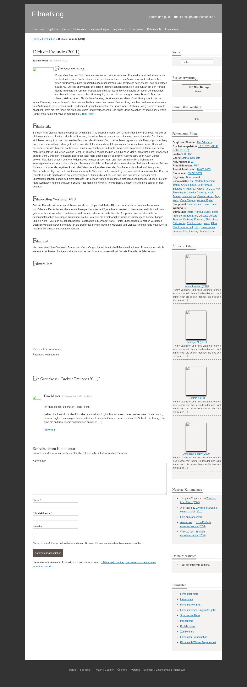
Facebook (85, 669)
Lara (182, 517)
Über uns (122, 669)
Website (37, 526)
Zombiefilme (187, 631)
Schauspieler (136, 29)
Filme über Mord (189, 593)
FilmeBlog (48, 14)
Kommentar (39, 460)
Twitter (98, 669)
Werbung (135, 669)
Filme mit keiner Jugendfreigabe (198, 610)
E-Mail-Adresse (42, 513)
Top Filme (52, 29)
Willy (183, 531)
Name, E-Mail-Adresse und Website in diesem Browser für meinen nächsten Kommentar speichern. (88, 543)
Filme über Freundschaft (193, 637)
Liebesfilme (186, 599)
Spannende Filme (190, 615)
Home (36, 39)
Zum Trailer (88, 113)
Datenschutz (154, 29)
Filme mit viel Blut (190, 604)
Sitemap (148, 669)
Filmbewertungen (99, 29)
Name (37, 500)
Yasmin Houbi (40, 60)
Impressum (171, 29)
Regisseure (119, 29)
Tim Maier (51, 395)
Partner (73, 669)
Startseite (38, 29)
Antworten (49, 429)
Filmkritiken (79, 29)
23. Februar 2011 (59, 60)
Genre (65, 29)
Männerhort (195, 517)
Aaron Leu (186, 522)
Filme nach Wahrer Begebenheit (198, 642)
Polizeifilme (186, 620)
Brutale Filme (187, 626)
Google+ (109, 669)
